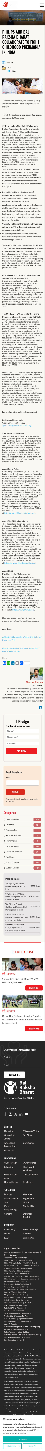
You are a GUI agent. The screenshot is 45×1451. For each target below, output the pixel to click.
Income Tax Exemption (13, 1252)
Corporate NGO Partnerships (15, 1257)
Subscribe (14, 1074)
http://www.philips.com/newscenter (19, 513)
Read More (34, 988)
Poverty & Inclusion (14, 851)
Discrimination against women (16, 1327)
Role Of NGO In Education (14, 1308)
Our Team (27, 1135)
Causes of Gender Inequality (15, 1292)
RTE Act (28, 1303)
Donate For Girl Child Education (16, 1321)
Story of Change (12, 862)
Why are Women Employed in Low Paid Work (21, 1335)
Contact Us (28, 1206)
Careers (8, 1213)
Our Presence (29, 1162)
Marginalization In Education (15, 1295)
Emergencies (11, 830)
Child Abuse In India (26, 1289)
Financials (9, 1150)
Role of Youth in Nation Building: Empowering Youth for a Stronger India (16, 917)
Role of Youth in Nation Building (16, 1332)
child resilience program (28, 1265)
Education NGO (10, 1265)
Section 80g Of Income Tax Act (16, 1316)
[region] (22, 1433)
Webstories (28, 1237)
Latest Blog (9, 1229)
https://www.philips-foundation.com (20, 563)
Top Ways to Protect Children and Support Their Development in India (16, 907)
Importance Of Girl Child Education (18, 1297)
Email (9, 777)
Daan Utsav (8, 1273)
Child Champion (23, 1271)
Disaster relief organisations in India (18, 1268)
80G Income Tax (10, 1289)
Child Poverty (9, 1271)
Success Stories (12, 868)
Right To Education (25, 1319)
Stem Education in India (13, 1340)
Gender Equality (25, 1260)
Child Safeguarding (11, 1279)
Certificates (28, 1142)
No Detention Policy (12, 1337)
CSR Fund (26, 1337)
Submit (15, 792)
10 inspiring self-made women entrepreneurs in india (15, 886)
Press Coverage (30, 1229)
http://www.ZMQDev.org (23, 609)
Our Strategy (10, 1162)
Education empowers (29, 1279)
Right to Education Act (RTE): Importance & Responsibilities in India (15, 928)
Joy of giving (35, 1327)
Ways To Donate (10, 1324)
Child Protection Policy (13, 1303)
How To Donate (10, 1319)
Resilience (10, 857)
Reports (27, 1233)
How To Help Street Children (15, 1287)
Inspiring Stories (13, 846)
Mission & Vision (31, 1131)
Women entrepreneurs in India (16, 1329)
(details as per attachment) (18, 1406)
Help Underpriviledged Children (16, 1300)
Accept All (22, 1439)
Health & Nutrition (13, 835)
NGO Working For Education (15, 1305)
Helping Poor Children (13, 1276)
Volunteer (28, 1194)
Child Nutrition (29, 1263)
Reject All (32, 1446)
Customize (11, 1446)
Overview (9, 1131)
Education (10, 825)
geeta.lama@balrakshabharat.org (17, 425)
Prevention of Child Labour (14, 1281)
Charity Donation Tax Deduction (16, 1313)
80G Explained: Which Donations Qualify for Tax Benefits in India (15, 897)
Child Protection (12, 819)
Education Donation (31, 1252)
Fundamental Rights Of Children (16, 1284)
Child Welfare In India (12, 1263)
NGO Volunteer (21, 1273)
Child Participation (31, 1276)
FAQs (7, 1237)
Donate (8, 1194)
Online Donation (10, 1255)
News (7, 1233)
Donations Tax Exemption (14, 1311)
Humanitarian (11, 841)
